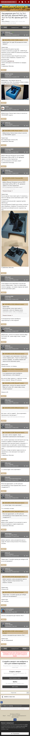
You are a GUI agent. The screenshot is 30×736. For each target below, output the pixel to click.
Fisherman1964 (9, 149)
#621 (27, 35)
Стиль (8, 715)
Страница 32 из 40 (15, 27)
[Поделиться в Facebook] (2, 702)
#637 (27, 555)
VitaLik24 (7, 477)
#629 (27, 331)
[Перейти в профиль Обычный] (2, 278)
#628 (27, 299)
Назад (5, 27)
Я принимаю (15, 733)
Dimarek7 (7, 328)
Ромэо (7, 106)
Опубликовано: (12, 35)
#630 (27, 348)
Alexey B (7, 552)
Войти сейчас (15, 686)
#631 (27, 402)
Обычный (8, 277)
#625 (27, 152)
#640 (27, 626)
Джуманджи (8, 533)
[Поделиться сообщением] (24, 35)
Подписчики (13, 692)
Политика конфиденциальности (19, 715)
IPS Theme (12, 714)
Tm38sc (17, 40)
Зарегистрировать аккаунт (15, 678)
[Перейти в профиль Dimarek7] (2, 329)
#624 (27, 125)
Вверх (3, 69)
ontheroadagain (9, 609)
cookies (26, 724)
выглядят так (10, 61)
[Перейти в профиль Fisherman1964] (2, 150)
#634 (27, 480)
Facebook (15, 719)
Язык (4, 715)
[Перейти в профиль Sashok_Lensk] (2, 75)
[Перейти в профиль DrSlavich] (2, 33)
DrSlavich (7, 21)
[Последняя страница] (28, 27)
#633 (27, 466)
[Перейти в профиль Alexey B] (2, 554)
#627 (27, 280)
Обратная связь (15, 717)
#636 (27, 536)
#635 (27, 497)
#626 (27, 173)
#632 (27, 427)
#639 (27, 612)
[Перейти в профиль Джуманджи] (2, 534)
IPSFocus (18, 714)
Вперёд (24, 27)
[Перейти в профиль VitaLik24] (2, 478)
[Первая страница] (2, 27)
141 (28, 692)
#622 (27, 76)
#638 (27, 571)
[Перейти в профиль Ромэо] (2, 108)
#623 (27, 109)
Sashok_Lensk (9, 74)
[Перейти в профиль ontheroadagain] (2, 610)
